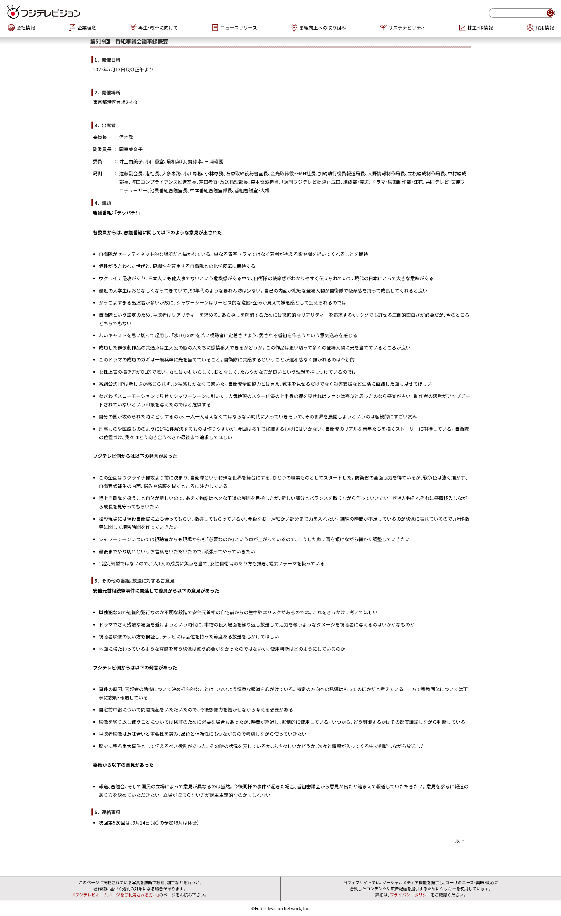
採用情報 (544, 27)
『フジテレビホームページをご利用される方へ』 (116, 895)
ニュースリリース (238, 27)
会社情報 (25, 27)
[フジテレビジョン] (100, 12)
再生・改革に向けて (158, 27)
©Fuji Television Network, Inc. (280, 908)
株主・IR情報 (480, 27)
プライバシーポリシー (410, 895)
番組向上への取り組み (322, 27)
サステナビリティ (406, 27)
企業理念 (86, 27)
